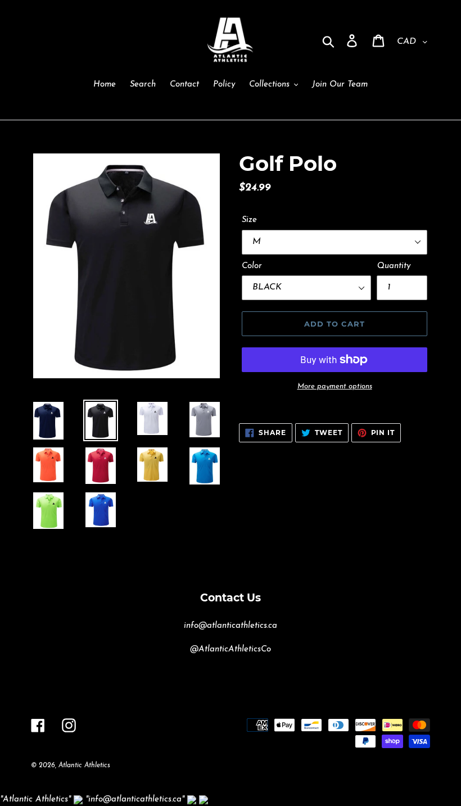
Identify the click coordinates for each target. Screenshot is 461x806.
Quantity (393, 266)
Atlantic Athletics (84, 765)
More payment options (334, 386)
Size (249, 220)
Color (252, 266)
